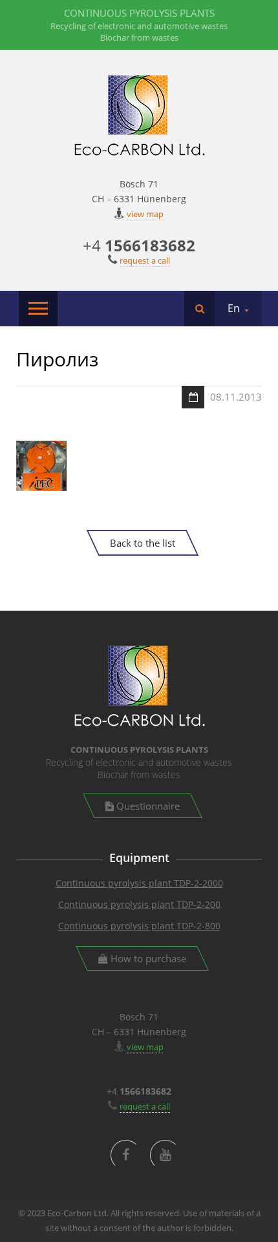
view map (145, 214)
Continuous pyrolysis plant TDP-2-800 (139, 926)
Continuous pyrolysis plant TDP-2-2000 (139, 883)
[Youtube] (165, 1155)
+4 (139, 245)
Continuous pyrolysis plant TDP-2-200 (139, 904)
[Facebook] (126, 1155)
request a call (145, 260)
